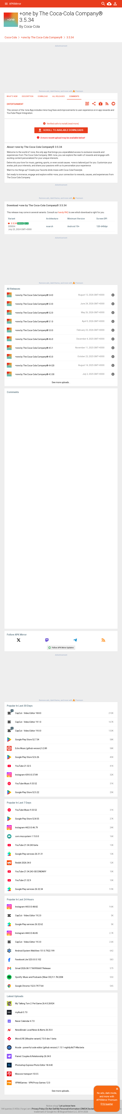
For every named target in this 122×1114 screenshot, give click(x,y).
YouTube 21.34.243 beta (26, 845)
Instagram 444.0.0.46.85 (26, 933)
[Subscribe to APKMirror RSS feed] (103, 641)
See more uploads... (61, 382)
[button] (87, 104)
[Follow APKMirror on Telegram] (75, 641)
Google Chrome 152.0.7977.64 (29, 986)
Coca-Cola (32, 26)
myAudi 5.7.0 (21, 1012)
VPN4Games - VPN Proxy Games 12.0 (32, 1082)
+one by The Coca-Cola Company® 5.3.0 (34, 304)
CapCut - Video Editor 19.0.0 (28, 731)
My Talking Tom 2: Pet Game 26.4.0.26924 (34, 1003)
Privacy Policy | (39, 1109)
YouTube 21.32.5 (23, 766)
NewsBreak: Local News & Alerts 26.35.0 (34, 1030)
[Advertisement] (61, 68)
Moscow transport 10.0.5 (26, 1074)
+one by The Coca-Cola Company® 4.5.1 (34, 348)
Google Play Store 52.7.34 (27, 739)
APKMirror (15, 3)
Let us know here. (67, 1106)
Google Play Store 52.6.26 (27, 757)
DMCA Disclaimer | (90, 1109)
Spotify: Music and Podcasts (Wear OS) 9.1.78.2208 (39, 977)
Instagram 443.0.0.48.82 (26, 907)
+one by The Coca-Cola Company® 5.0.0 (34, 330)
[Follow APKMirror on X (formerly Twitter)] (18, 641)
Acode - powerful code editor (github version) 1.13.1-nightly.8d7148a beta (49, 1047)
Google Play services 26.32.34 (29, 889)
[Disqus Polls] (61, 433)
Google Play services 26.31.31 (29, 854)
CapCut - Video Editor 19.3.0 (28, 942)
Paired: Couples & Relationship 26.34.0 (33, 1056)
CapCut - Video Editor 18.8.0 (28, 713)
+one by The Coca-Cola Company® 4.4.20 (34, 365)
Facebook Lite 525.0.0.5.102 (28, 959)
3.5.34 (13, 223)
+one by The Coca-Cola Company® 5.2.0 (34, 313)
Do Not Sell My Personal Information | (63, 1109)
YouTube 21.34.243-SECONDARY (30, 871)
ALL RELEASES (58, 96)
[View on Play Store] (100, 104)
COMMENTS (74, 96)
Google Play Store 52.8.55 (27, 819)
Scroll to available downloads (63, 130)
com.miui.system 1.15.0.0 (27, 836)
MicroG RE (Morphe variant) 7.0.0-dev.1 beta (35, 1038)
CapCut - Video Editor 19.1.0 (28, 722)
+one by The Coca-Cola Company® (41, 37)
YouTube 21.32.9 (23, 880)
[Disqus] (61, 511)
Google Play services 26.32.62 (29, 924)
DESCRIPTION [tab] (27, 96)
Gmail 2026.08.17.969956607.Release (33, 968)
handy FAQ (63, 212)
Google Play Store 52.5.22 (27, 792)
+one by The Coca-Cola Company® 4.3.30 (34, 374)
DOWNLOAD (43, 96)
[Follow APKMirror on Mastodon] (47, 641)
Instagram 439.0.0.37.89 (26, 775)
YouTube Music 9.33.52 (26, 783)
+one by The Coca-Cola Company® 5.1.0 (34, 321)
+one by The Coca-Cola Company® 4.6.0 (34, 339)
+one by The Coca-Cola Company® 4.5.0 (34, 357)
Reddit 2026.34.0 (23, 863)
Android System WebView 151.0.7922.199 (34, 951)
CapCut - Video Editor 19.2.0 (28, 915)
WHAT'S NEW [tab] (12, 96)
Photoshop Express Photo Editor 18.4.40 (34, 1065)
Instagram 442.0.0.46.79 (26, 827)
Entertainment (15, 104)
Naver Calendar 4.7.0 (25, 1021)
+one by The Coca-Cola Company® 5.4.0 (34, 295)
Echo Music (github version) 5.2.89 (31, 748)
